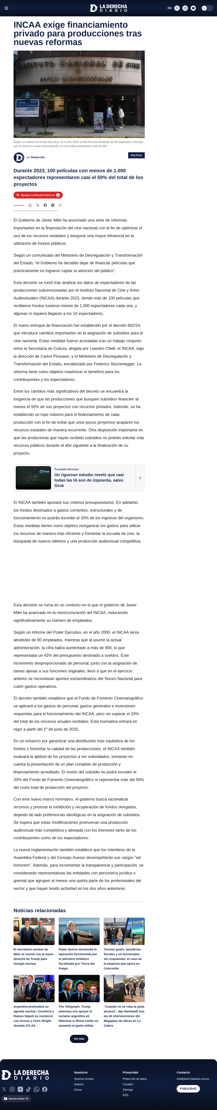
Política (136, 155)
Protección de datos (135, 1078)
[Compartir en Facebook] (45, 205)
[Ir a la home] (108, 8)
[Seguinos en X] (177, 8)
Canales (128, 1084)
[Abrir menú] (6, 8)
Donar (78, 1089)
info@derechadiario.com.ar (193, 1078)
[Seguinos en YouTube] (193, 8)
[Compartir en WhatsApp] (30, 205)
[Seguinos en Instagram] (185, 8)
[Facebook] (44, 1089)
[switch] (207, 8)
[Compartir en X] (38, 205)
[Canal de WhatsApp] (36, 1089)
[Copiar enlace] (60, 205)
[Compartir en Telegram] (52, 205)
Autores (79, 1084)
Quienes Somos (84, 1078)
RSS (126, 1095)
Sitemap (128, 1089)
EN (170, 8)
